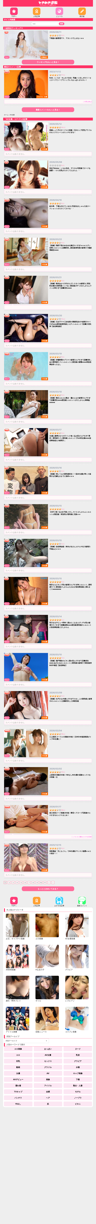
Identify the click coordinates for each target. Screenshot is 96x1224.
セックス (48, 1061)
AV (48, 1073)
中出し (18, 1104)
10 (41, 882)
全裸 (48, 1091)
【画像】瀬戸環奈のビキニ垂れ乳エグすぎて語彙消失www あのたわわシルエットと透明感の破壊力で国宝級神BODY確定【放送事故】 (70, 663)
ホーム (6, 115)
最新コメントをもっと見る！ (48, 109)
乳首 (78, 1055)
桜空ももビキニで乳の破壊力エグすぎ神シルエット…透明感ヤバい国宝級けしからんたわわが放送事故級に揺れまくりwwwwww (70, 587)
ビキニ (78, 1104)
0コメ (7, 149)
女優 (18, 1073)
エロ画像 (18, 1049)
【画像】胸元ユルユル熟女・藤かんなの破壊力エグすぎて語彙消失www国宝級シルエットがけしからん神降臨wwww (69, 400)
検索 (61, 24)
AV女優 (48, 1055)
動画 (18, 1067)
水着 (78, 1067)
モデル (78, 1091)
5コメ (7, 832)
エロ (18, 1055)
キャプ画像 (78, 1073)
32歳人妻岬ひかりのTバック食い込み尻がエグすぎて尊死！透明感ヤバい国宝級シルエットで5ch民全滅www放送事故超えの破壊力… (70, 438)
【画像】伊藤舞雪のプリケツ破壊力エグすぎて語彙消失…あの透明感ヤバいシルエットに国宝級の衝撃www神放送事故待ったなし (70, 362)
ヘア (48, 1098)
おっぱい (48, 1049)
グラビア (78, 1061)
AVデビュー (18, 1079)
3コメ (7, 97)
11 (45, 882)
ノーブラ (78, 1098)
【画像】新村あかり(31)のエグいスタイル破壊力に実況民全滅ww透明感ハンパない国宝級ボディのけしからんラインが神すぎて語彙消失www (70, 285)
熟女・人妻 (78, 1085)
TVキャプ (18, 1091)
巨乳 (18, 1061)
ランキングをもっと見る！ (48, 62)
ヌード (78, 1049)
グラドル (48, 1067)
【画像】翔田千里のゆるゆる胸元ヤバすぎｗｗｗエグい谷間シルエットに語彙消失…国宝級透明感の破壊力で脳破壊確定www (70, 247)
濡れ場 (18, 1085)
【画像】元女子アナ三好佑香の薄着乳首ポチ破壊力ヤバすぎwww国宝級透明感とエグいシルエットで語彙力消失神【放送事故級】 (70, 324)
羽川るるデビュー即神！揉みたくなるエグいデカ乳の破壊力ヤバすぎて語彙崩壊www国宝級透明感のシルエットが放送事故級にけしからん (70, 625)
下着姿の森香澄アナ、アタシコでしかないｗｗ (66, 38)
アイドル (48, 1085)
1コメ (7, 57)
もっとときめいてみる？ (48, 889)
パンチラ (18, 1098)
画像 (48, 1079)
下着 (78, 1079)
